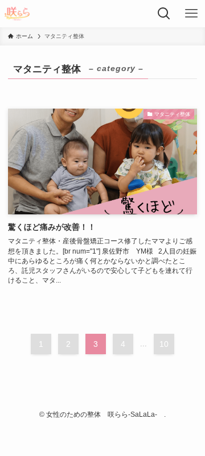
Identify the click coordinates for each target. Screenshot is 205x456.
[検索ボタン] (164, 13)
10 (164, 344)
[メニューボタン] (191, 13)
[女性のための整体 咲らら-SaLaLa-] (17, 13)
